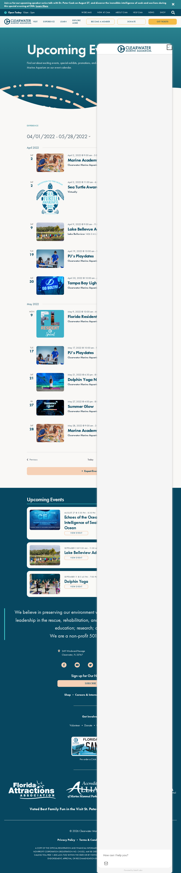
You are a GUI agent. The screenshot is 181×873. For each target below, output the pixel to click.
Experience (32, 125)
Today (90, 459)
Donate (88, 725)
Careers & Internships (89, 695)
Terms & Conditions (91, 840)
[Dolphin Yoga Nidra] (50, 382)
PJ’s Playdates (81, 256)
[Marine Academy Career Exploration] (50, 163)
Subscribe (90, 683)
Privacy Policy (66, 840)
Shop (67, 695)
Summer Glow (81, 406)
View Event (76, 533)
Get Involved (90, 716)
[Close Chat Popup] (169, 47)
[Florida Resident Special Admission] (50, 324)
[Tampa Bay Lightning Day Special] (50, 285)
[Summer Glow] (50, 407)
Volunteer (75, 725)
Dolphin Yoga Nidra (86, 379)
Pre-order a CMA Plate (90, 759)
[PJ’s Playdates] (50, 258)
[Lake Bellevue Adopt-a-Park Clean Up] (50, 232)
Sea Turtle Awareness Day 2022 (96, 187)
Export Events (91, 471)
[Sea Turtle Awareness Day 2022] (50, 197)
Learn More (42, 6)
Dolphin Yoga (76, 581)
